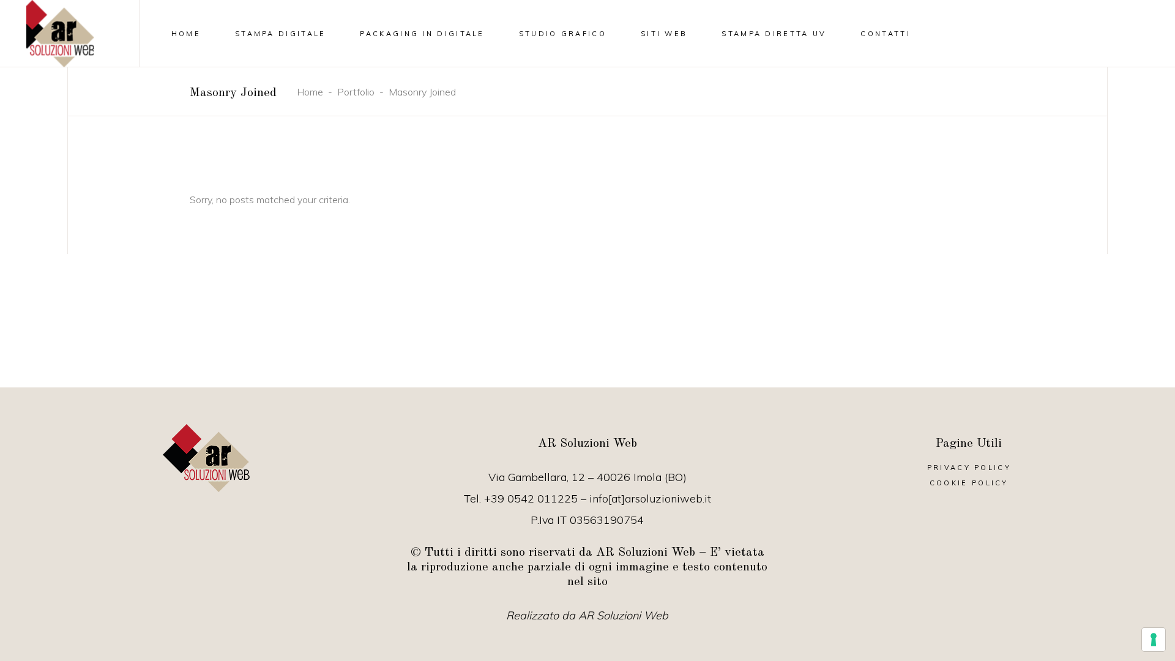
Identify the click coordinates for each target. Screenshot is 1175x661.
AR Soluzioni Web (623, 615)
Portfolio (356, 92)
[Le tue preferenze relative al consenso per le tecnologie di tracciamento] (1153, 639)
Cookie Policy (969, 483)
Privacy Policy (969, 467)
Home (310, 92)
